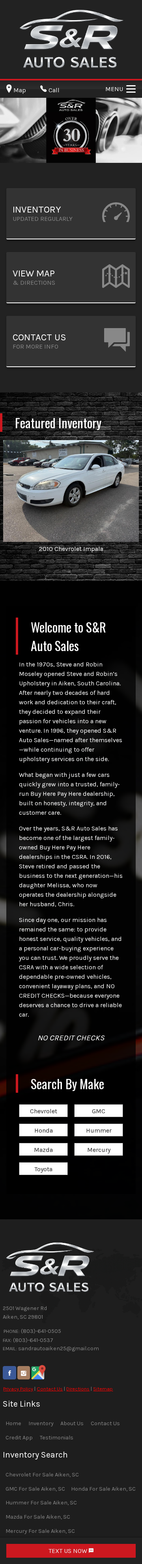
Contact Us (50, 1389)
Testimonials (56, 1437)
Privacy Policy (18, 1389)
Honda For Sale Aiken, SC (103, 1489)
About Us (72, 1423)
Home (13, 1423)
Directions (78, 1389)
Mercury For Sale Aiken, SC (40, 1531)
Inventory (41, 1423)
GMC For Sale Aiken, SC (35, 1489)
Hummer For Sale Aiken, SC (41, 1502)
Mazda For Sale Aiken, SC (38, 1517)
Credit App (19, 1437)
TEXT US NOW (69, 1551)
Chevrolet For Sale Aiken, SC (42, 1474)
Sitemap (103, 1389)
